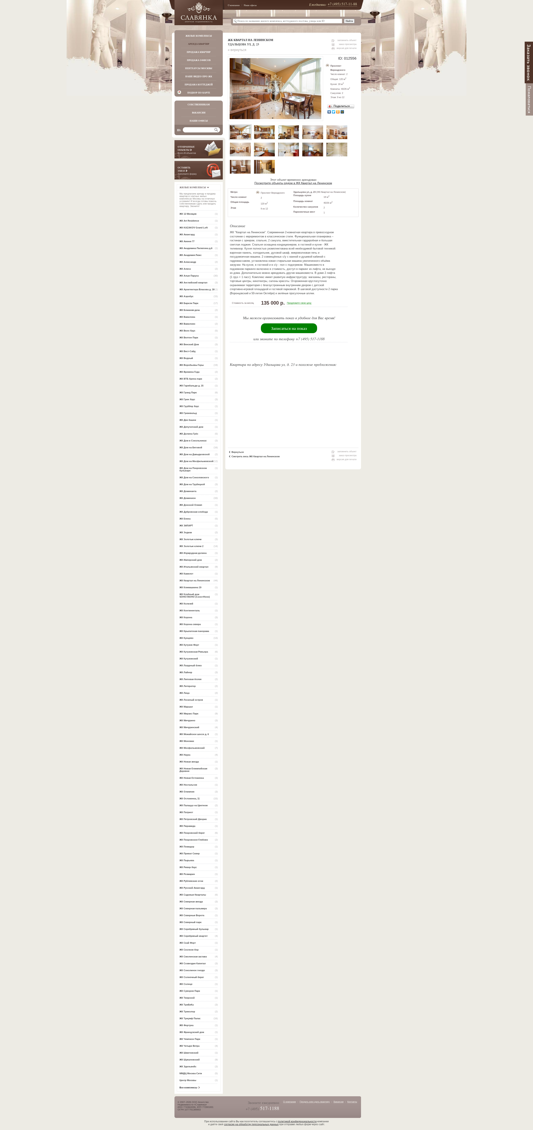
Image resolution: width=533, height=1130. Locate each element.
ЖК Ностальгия (188, 785)
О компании (234, 5)
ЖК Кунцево (186, 638)
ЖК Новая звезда (189, 761)
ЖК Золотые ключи (190, 539)
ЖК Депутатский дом (191, 427)
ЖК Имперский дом (190, 560)
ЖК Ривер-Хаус (188, 867)
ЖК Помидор (186, 846)
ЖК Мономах (186, 741)
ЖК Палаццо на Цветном (193, 805)
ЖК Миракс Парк (188, 713)
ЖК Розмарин (187, 874)
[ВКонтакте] (329, 112)
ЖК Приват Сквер (189, 853)
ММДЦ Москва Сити (190, 1073)
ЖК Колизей (186, 603)
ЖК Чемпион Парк (189, 1039)
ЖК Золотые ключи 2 (191, 546)
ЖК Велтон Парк (188, 337)
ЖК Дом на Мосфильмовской (196, 461)
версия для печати (346, 48)
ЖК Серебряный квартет (193, 936)
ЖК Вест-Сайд (187, 351)
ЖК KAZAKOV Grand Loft (193, 227)
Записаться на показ (289, 328)
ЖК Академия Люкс (190, 255)
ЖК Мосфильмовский (192, 748)
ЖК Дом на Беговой (190, 447)
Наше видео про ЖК (198, 76)
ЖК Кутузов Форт (189, 645)
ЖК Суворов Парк (189, 991)
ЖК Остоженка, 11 (189, 798)
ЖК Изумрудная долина (193, 553)
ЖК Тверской (187, 998)
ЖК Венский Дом (189, 344)
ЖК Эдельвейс (187, 1066)
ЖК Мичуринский (189, 727)
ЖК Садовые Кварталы (192, 894)
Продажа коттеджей (199, 84)
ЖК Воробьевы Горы (191, 365)
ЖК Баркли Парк (188, 303)
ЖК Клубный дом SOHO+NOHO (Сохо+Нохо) (194, 595)
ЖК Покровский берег (192, 833)
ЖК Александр (187, 262)
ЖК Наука (184, 755)
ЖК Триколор (187, 1011)
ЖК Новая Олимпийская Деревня (193, 769)
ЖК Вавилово (187, 324)
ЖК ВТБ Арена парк (190, 378)
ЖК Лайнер (185, 672)
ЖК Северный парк (190, 922)
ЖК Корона (185, 617)
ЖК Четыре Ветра (189, 1046)
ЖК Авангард (187, 234)
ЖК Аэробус (186, 296)
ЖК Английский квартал (193, 282)
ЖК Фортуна (186, 1025)
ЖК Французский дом (191, 1032)
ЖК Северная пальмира (193, 908)
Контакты (352, 1101)
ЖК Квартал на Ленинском (194, 580)
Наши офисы (250, 5)
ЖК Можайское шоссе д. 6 (194, 734)
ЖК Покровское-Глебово (193, 839)
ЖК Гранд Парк (188, 392)
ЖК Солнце (185, 984)
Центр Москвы (187, 1080)
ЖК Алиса (185, 269)
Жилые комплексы (199, 35)
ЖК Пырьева (186, 860)
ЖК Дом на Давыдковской (194, 454)
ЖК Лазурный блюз (190, 665)
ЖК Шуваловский (189, 1059)
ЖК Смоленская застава (193, 956)
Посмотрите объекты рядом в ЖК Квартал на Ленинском (293, 183)
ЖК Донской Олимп (190, 505)
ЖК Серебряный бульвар (194, 929)
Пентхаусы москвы (198, 68)
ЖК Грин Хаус (187, 399)
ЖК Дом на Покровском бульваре (193, 469)
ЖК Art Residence (189, 220)
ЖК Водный (186, 358)
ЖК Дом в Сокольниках (193, 440)
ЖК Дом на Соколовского (194, 477)
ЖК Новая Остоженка (191, 778)
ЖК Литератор (187, 686)
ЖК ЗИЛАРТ (186, 525)
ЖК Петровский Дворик (193, 819)
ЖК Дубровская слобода (193, 512)
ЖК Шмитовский (188, 1053)
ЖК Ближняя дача (189, 310)
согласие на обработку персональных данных (251, 1124)
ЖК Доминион (187, 498)
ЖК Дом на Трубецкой (192, 484)
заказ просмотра (347, 44)
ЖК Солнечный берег (191, 977)
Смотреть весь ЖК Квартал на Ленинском (256, 456)
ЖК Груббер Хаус (189, 406)
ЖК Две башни (187, 420)
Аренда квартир (198, 44)
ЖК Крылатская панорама (194, 631)
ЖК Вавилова (187, 317)
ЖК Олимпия (186, 791)
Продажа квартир (198, 52)
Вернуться (238, 452)
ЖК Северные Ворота (191, 915)
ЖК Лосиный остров (191, 700)
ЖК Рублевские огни (191, 881)
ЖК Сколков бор (189, 949)
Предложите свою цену (299, 303)
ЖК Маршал (186, 706)
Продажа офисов (198, 60)
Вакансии (198, 112)
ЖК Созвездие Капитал (192, 963)
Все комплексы (188, 1087)
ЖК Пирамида (187, 826)
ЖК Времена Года (189, 372)
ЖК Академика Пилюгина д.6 (195, 248)
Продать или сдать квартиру (315, 1101)
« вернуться (237, 50)
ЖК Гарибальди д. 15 (191, 385)
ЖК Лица (184, 693)
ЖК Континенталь (189, 610)
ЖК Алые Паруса (189, 275)
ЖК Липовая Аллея (190, 679)
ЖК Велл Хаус (187, 330)
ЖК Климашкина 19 (190, 587)
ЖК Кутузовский (188, 658)
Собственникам (199, 104)
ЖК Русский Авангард (192, 888)
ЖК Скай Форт (187, 943)
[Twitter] (333, 112)
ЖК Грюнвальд (188, 413)
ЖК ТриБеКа (186, 1004)
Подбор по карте (198, 92)
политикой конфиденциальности (297, 1121)
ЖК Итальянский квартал (193, 567)
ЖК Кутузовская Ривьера (193, 651)
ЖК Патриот (186, 812)
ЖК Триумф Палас (189, 1018)
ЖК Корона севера (190, 624)
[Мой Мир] (342, 112)
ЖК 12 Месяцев (188, 214)
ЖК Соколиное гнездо (192, 970)
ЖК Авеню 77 (186, 241)
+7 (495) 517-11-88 (342, 3)
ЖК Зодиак (185, 532)
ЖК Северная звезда (191, 901)
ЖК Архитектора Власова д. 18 (196, 289)
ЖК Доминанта (187, 491)
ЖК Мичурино (187, 720)
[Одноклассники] (338, 112)
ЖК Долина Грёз (188, 433)
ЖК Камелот (186, 573)
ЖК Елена (185, 518)
